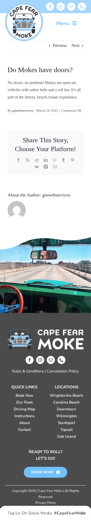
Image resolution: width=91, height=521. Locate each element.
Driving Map (24, 409)
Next (75, 45)
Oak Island (66, 436)
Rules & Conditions (28, 371)
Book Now (24, 395)
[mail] (71, 7)
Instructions (24, 415)
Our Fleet (24, 402)
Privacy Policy (45, 502)
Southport (66, 422)
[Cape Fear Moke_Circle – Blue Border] (24, 5)
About (24, 422)
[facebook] (50, 7)
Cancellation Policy (63, 371)
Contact (24, 429)
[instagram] (61, 7)
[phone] (82, 7)
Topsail (66, 429)
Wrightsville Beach (66, 395)
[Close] (82, 513)
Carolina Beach (66, 402)
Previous (60, 45)
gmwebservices (22, 110)
